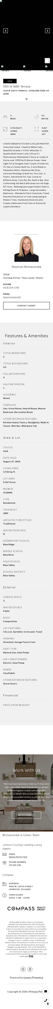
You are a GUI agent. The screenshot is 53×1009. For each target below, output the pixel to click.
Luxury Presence (33, 977)
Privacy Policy (37, 991)
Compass (29, 926)
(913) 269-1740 (11, 287)
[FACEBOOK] (30, 969)
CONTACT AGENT (26, 306)
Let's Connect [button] (26, 815)
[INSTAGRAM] (23, 969)
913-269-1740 (15, 865)
